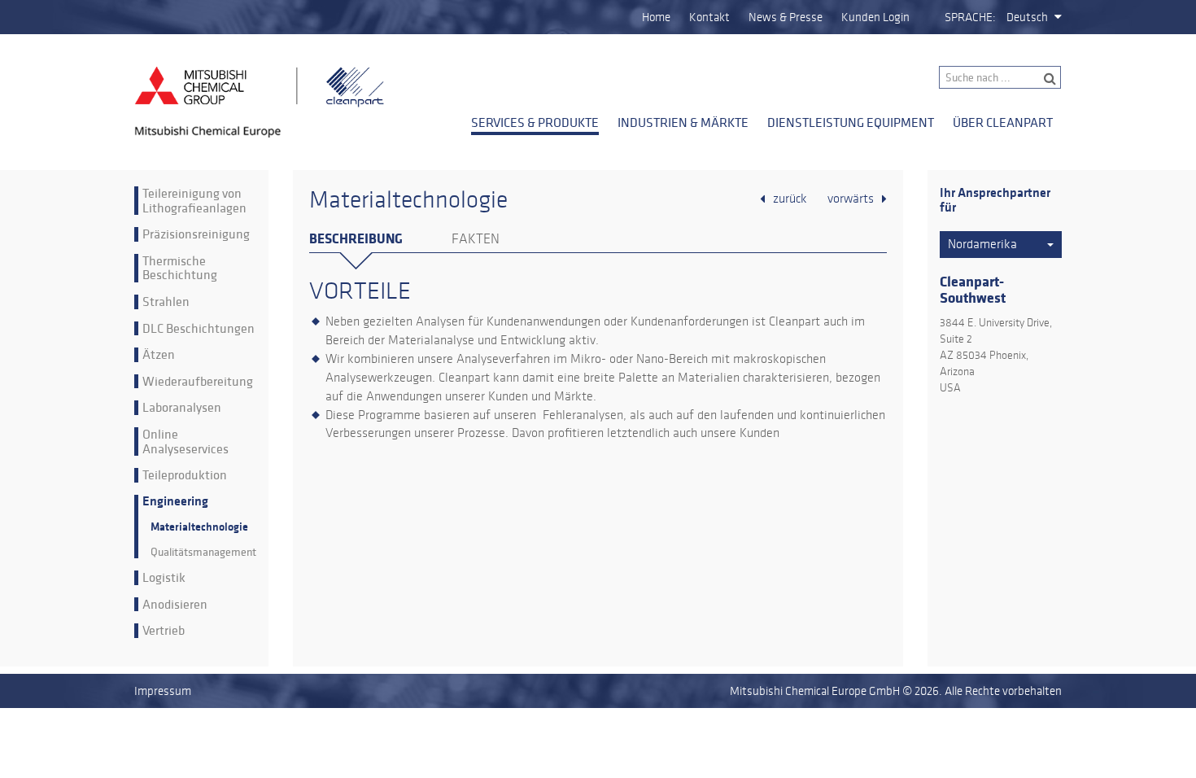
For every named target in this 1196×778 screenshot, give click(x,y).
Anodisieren (174, 604)
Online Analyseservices (185, 441)
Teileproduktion (184, 475)
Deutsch (1027, 17)
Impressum (162, 690)
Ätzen (158, 354)
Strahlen (166, 302)
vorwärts (850, 198)
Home (656, 17)
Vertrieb (163, 630)
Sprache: (970, 17)
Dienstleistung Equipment (850, 122)
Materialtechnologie (199, 527)
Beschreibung (356, 239)
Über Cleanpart (1003, 122)
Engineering (175, 502)
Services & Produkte (535, 122)
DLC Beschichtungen (198, 328)
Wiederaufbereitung (197, 381)
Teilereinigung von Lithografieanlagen (194, 200)
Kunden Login (875, 17)
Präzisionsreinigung (196, 234)
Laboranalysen (181, 407)
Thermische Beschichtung (179, 268)
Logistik (164, 577)
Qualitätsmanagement (203, 552)
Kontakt (709, 17)
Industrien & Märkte (683, 122)
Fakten (476, 239)
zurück (790, 198)
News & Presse (786, 17)
